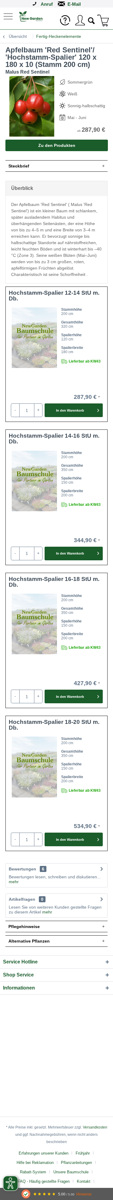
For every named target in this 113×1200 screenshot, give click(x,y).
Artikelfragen (26, 899)
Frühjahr (83, 1153)
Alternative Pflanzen (29, 941)
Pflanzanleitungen (76, 1162)
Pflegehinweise (24, 926)
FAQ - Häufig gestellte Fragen (44, 1181)
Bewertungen (22, 869)
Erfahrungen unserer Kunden (43, 1153)
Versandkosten (95, 1127)
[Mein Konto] (80, 20)
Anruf (47, 4)
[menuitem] (8, 16)
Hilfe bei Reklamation (35, 1162)
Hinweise (84, 1194)
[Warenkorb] (103, 20)
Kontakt (83, 1181)
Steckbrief (18, 166)
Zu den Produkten (56, 145)
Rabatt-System (33, 1172)
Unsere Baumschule (71, 1172)
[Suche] (92, 20)
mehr (14, 881)
